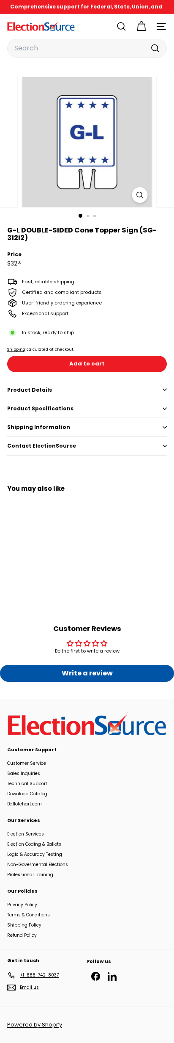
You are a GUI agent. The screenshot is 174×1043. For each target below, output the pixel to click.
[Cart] (141, 26)
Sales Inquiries (23, 773)
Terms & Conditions (28, 915)
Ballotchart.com (24, 804)
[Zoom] (140, 195)
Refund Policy (22, 935)
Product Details (29, 389)
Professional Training (30, 874)
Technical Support (27, 783)
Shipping (16, 349)
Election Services (25, 834)
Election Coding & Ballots (34, 844)
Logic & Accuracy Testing (34, 854)
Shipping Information (38, 427)
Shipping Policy (24, 925)
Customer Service (26, 763)
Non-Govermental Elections (37, 864)
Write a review (87, 673)
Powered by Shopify (34, 1025)
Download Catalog (27, 794)
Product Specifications (40, 408)
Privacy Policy (22, 905)
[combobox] (87, 48)
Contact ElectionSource (41, 445)
